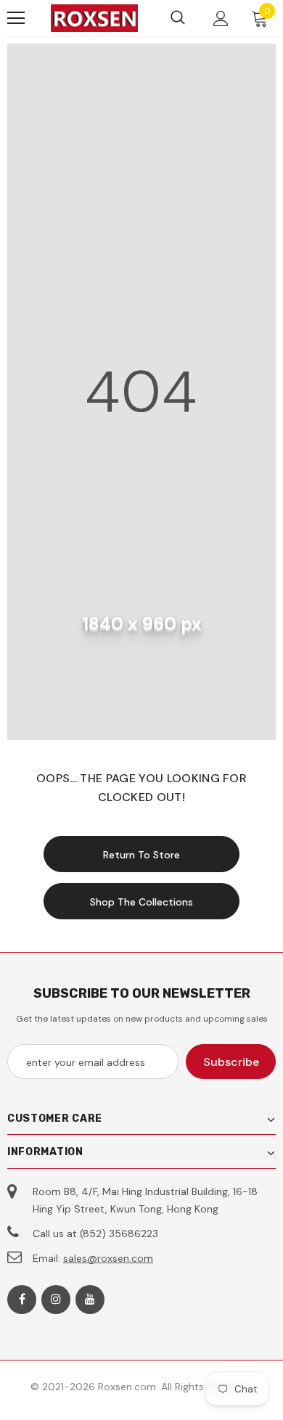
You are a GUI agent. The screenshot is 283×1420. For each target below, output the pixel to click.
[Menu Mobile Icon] (16, 18)
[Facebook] (21, 1299)
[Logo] (94, 18)
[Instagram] (55, 1299)
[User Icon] (221, 18)
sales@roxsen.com (108, 1258)
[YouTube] (89, 1299)
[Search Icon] (178, 18)
